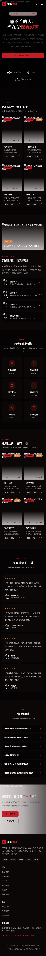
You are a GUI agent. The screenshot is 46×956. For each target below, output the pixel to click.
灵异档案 (5, 881)
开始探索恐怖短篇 (24, 55)
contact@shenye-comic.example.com (20, 935)
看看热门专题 (24, 62)
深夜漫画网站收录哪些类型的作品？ (18, 728)
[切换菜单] (42, 4)
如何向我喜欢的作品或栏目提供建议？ (19, 773)
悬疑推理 (5, 885)
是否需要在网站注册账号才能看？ (17, 737)
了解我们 (10, 821)
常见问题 (5, 915)
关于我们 (5, 911)
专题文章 (5, 906)
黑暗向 (4, 890)
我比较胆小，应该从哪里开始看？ (17, 764)
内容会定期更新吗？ (12, 755)
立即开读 (11, 814)
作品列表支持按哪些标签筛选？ (16, 746)
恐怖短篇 (5, 872)
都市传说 (5, 894)
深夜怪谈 (5, 876)
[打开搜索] (36, 4)
